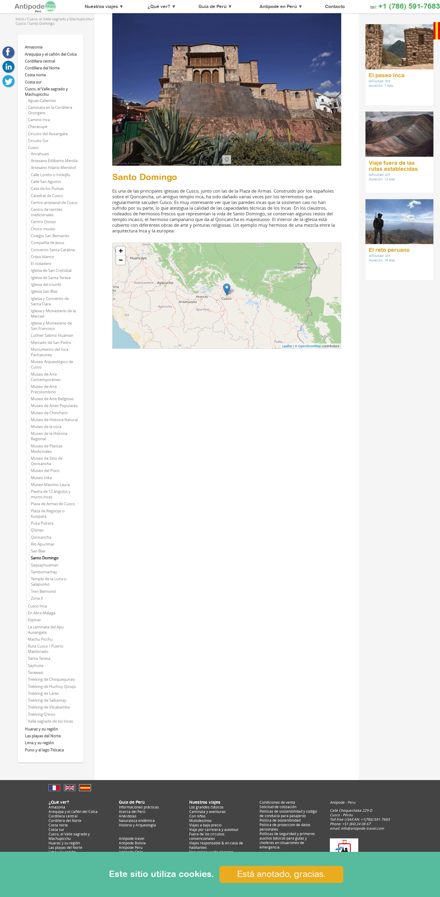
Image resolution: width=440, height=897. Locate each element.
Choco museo (43, 229)
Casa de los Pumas (47, 188)
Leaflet (287, 345)
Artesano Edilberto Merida (54, 160)
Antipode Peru (130, 847)
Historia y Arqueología (137, 825)
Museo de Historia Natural (54, 419)
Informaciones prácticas (139, 807)
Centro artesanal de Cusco (54, 202)
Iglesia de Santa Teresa (51, 277)
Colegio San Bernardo (50, 235)
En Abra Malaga (41, 613)
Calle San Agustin (46, 181)
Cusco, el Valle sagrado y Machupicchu (46, 91)
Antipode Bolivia (132, 843)
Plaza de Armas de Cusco (53, 503)
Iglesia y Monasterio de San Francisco (51, 325)
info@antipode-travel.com (362, 828)
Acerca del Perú (132, 811)
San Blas (38, 551)
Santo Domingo (45, 558)
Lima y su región (39, 742)
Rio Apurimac (42, 544)
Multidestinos (200, 820)
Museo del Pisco (45, 470)
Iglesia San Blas (44, 291)
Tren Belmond (43, 591)
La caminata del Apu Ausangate (46, 629)
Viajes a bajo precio (205, 825)
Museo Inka (41, 477)
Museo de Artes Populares (54, 405)
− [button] (121, 260)
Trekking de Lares (43, 693)
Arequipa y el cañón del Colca (51, 54)
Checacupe (37, 126)
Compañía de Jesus (47, 242)
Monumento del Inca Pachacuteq (49, 352)
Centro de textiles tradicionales (46, 212)
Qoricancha (41, 537)
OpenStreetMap (309, 345)
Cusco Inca (37, 606)
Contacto (335, 6)
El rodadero (41, 263)
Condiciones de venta (277, 802)
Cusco (33, 147)
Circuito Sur (38, 140)
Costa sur (33, 82)
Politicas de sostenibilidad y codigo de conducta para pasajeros (288, 813)
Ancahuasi (40, 153)
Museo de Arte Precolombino (44, 389)
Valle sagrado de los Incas (50, 721)
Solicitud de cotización (278, 807)
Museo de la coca (46, 426)
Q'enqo (37, 530)
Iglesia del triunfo (46, 284)
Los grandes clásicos (206, 807)
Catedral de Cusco (47, 195)
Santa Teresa (39, 658)
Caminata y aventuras (207, 811)
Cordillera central (40, 61)
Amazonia (34, 47)
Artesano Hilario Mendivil (53, 167)
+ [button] (121, 251)
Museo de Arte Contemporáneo (45, 376)
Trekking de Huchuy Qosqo (52, 686)
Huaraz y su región (41, 729)
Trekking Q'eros (41, 714)
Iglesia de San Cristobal (51, 270)
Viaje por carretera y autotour (214, 829)
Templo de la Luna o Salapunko (48, 581)
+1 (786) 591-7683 (409, 6)
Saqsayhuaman (44, 565)
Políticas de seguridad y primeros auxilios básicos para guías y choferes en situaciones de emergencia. (287, 840)
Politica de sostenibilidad (280, 820)
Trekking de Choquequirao (51, 679)
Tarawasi (35, 672)
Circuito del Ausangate (48, 133)
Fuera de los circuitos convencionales (206, 836)
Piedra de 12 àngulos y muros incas (51, 494)
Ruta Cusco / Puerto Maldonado (45, 648)
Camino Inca (39, 119)
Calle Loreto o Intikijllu (50, 174)
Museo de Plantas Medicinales (47, 448)
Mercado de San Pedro (51, 342)
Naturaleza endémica (137, 820)
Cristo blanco (42, 256)
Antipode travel (131, 838)
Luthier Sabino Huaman (52, 335)
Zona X (37, 598)
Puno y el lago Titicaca (44, 750)
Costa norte (35, 74)
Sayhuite (35, 665)
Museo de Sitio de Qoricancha (47, 461)
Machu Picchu (40, 639)
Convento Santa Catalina (53, 249)
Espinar (34, 619)
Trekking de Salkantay (47, 700)
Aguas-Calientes (42, 100)
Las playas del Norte (43, 735)
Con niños (197, 816)
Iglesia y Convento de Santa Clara (50, 301)
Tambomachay (44, 572)
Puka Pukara (42, 523)
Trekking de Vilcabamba (49, 707)
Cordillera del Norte (42, 68)
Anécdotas (127, 816)
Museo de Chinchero (49, 412)
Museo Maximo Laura (50, 484)
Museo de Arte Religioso (52, 398)
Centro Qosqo (43, 221)
